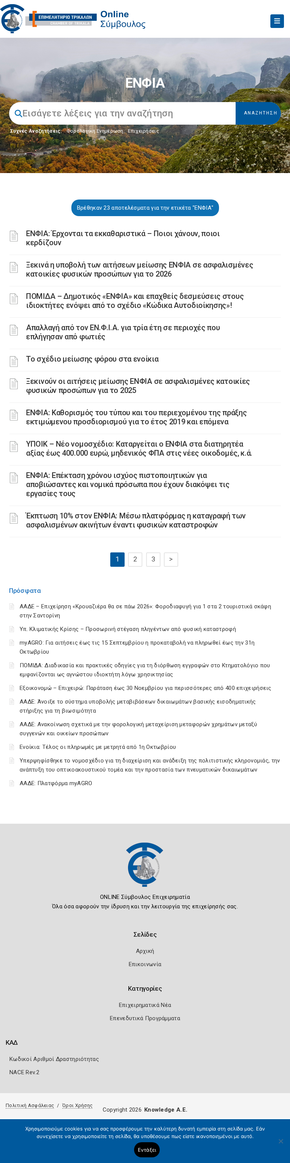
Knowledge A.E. (165, 1109)
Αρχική (145, 951)
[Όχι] (280, 1144)
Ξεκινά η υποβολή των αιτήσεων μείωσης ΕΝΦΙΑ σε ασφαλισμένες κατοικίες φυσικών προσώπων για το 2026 (139, 269)
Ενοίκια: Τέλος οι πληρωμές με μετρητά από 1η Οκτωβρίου (98, 747)
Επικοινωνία (145, 964)
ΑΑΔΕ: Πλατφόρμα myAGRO (56, 783)
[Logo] (145, 870)
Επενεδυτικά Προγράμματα (145, 1018)
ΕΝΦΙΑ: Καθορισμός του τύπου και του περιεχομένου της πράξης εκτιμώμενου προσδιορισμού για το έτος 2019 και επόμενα (136, 417)
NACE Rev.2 (24, 1072)
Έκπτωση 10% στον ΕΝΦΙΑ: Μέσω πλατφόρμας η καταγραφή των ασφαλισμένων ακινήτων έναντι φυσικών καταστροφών (136, 520)
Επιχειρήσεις (143, 131)
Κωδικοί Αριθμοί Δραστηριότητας (54, 1059)
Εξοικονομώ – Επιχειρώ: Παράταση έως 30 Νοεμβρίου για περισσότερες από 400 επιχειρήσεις (145, 688)
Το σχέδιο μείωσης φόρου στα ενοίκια (92, 358)
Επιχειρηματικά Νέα (145, 1005)
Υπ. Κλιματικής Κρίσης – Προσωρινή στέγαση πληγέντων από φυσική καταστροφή (128, 629)
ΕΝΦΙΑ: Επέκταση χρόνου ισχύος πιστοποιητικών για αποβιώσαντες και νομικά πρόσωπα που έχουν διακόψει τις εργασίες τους (128, 484)
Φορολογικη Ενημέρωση (94, 131)
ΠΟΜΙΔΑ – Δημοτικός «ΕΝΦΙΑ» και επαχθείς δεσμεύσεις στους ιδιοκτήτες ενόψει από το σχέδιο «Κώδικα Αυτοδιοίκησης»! (135, 301)
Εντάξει (147, 1150)
